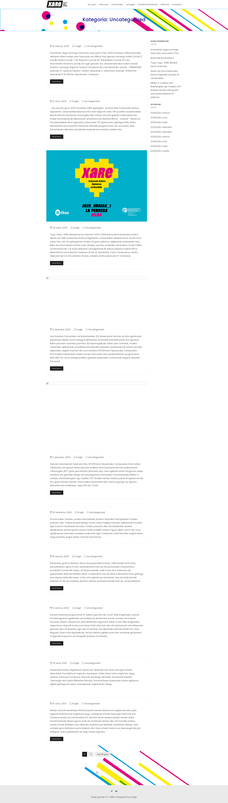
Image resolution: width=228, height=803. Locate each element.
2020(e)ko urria (159, 141)
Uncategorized (94, 46)
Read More (56, 82)
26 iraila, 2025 (60, 227)
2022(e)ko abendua (161, 127)
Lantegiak (130, 4)
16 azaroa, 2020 (61, 556)
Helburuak (103, 4)
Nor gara (92, 4)
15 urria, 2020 (59, 703)
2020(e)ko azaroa (160, 136)
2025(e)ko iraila (159, 122)
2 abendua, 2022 (61, 457)
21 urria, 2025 (59, 101)
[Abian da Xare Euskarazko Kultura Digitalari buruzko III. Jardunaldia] (96, 300)
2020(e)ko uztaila (160, 150)
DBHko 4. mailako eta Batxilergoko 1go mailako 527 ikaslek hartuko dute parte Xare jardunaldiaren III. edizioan (166, 90)
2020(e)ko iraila (159, 146)
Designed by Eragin (127, 796)
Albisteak (164, 4)
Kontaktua (177, 4)
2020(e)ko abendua (161, 131)
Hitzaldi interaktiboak (148, 4)
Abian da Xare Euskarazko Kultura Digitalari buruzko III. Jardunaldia (165, 75)
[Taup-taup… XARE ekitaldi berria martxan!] (96, 186)
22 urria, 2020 (60, 663)
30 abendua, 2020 (62, 512)
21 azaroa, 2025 (61, 46)
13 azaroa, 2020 (61, 607)
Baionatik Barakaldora (162, 57)
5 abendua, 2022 (62, 329)
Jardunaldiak (117, 4)
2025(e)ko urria (159, 117)
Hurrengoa (102, 754)
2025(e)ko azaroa (160, 112)
